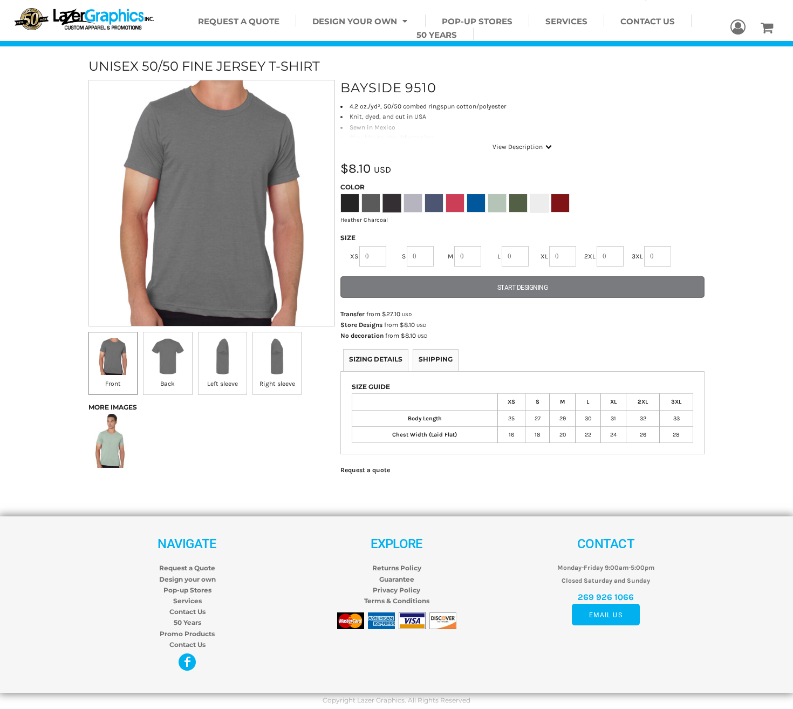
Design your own (187, 579)
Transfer (352, 314)
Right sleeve (277, 383)
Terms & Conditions (396, 601)
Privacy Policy (396, 590)
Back (167, 383)
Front (113, 383)
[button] (361, 21)
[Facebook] (187, 662)
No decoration (362, 335)
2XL (590, 256)
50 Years (187, 622)
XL (544, 256)
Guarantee (396, 579)
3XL (637, 256)
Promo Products (187, 634)
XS (354, 256)
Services (187, 601)
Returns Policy (396, 568)
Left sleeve (222, 383)
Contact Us (187, 612)
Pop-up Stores (187, 590)
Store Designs (361, 325)
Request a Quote (187, 568)
